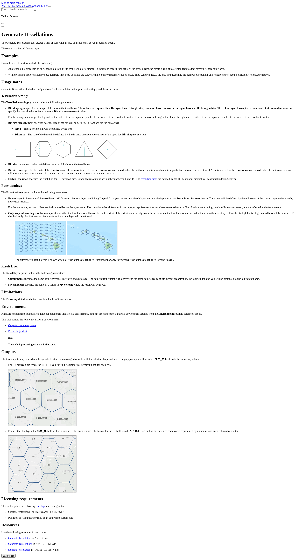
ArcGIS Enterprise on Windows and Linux (24, 5)
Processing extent (17, 331)
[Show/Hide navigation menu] (49, 6)
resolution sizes (149, 178)
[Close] (2, 23)
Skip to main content (12, 2)
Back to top (8, 556)
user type (41, 506)
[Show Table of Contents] (2, 26)
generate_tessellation (19, 549)
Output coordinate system (22, 325)
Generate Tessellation (19, 538)
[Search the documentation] (35, 10)
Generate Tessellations (20, 543)
